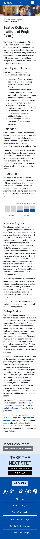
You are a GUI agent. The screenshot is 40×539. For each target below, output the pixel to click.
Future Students (10, 19)
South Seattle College (20, 533)
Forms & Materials (20, 512)
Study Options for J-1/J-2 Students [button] (18, 448)
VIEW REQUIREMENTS (20, 468)
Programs (19, 19)
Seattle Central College (20, 526)
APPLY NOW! (20, 473)
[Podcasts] (35, 491)
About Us (20, 499)
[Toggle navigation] (32, 2)
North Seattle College (20, 519)
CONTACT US (20, 483)
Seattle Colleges (20, 505)
